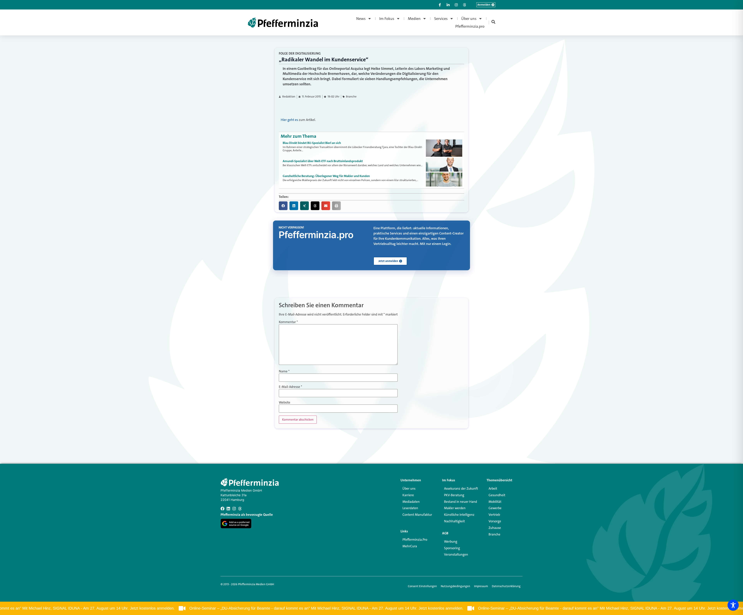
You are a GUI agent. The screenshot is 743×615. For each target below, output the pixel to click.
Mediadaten (411, 502)
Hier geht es (289, 120)
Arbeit (493, 488)
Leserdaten (410, 508)
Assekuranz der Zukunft (461, 488)
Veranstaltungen (456, 554)
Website (284, 402)
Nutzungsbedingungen (455, 586)
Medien (414, 18)
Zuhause (495, 528)
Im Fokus (386, 18)
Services (441, 18)
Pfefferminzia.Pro (414, 539)
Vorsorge (495, 521)
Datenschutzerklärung (506, 586)
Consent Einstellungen (422, 586)
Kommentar (288, 322)
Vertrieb (494, 514)
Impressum (481, 586)
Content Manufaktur (417, 514)
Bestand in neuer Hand (460, 502)
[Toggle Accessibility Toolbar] (733, 605)
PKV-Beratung (454, 495)
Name (284, 371)
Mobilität (495, 502)
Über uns (469, 18)
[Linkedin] (228, 509)
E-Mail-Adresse (290, 386)
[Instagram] (234, 509)
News (361, 18)
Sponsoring (452, 548)
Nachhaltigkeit (454, 521)
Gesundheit (497, 495)
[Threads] (240, 509)
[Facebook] (222, 509)
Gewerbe (495, 508)
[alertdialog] (371, 608)
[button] (283, 205)
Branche (351, 96)
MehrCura (409, 546)
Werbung (450, 541)
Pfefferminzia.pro (469, 26)
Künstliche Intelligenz (459, 514)
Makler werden (455, 508)
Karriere (408, 495)
